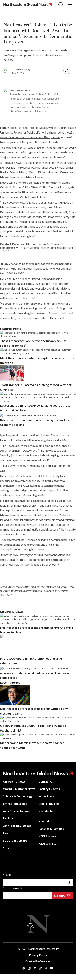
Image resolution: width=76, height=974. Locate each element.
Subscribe (60, 895)
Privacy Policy (38, 955)
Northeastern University (43, 948)
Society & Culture (15, 840)
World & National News (19, 789)
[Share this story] (66, 70)
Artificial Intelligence (17, 825)
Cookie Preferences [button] (38, 961)
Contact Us (46, 781)
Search (7, 874)
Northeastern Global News (32, 435)
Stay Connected (13, 888)
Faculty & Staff (48, 843)
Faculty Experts (49, 789)
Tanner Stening (22, 69)
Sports (7, 848)
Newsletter (46, 811)
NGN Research (48, 836)
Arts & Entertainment (17, 811)
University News (14, 781)
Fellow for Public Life (27, 132)
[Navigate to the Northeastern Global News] (29, 4)
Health (7, 833)
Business (9, 818)
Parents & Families (51, 828)
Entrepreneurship (15, 803)
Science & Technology (17, 796)
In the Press (46, 796)
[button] (60, 4)
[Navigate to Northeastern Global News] (38, 773)
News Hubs (46, 821)
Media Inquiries (48, 803)
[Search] (68, 882)
